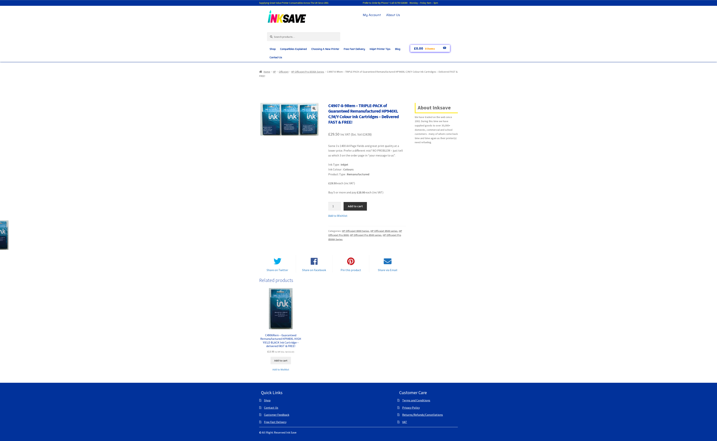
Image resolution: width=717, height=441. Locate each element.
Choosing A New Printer (325, 49)
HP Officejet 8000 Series (355, 231)
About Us (393, 15)
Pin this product (351, 270)
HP (274, 71)
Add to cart (355, 206)
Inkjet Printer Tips (380, 49)
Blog (397, 49)
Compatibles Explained (293, 49)
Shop (273, 49)
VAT (404, 422)
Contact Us (276, 57)
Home (267, 71)
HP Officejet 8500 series (384, 231)
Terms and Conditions (416, 400)
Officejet (283, 71)
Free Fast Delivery (354, 49)
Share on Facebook (314, 270)
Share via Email (387, 270)
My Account (372, 15)
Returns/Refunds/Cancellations (422, 415)
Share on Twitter (277, 270)
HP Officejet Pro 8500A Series (307, 71)
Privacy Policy (411, 407)
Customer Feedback (276, 415)
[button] (314, 108)
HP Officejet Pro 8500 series (365, 235)
